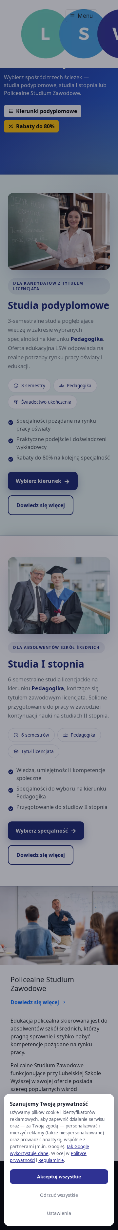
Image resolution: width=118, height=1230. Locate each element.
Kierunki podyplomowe (46, 111)
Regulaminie (51, 1160)
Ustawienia (59, 1213)
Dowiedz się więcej (35, 1002)
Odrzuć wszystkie (59, 1195)
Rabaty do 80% (34, 126)
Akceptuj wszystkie (59, 1176)
